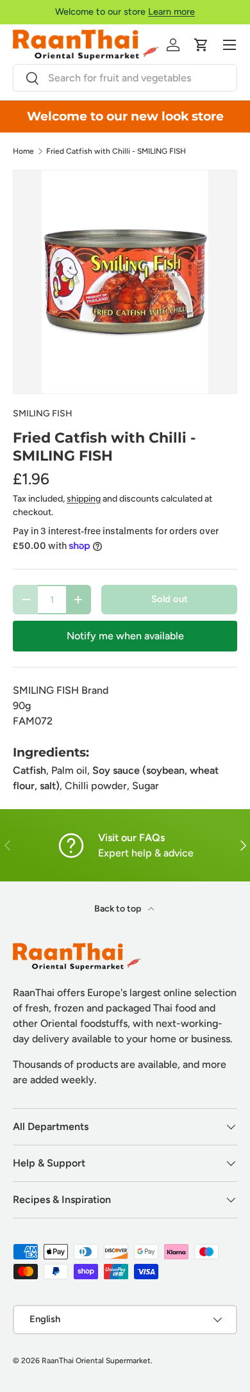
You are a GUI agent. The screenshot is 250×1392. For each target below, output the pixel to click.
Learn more (171, 11)
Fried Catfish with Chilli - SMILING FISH (116, 151)
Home (23, 151)
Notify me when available (125, 636)
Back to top (118, 908)
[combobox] (125, 78)
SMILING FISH (42, 413)
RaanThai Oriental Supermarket (96, 1360)
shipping (84, 498)
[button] (201, 45)
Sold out (169, 599)
